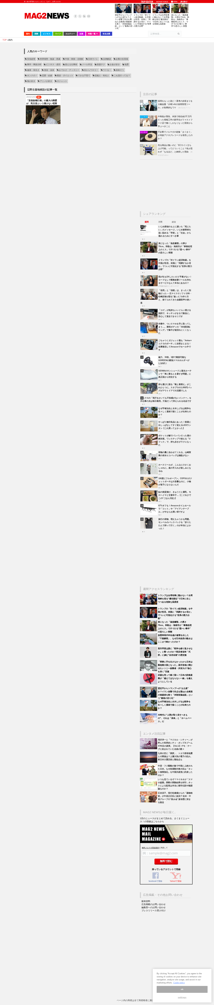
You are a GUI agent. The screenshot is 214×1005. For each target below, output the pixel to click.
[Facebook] (75, 16)
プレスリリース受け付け (153, 910)
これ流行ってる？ (122, 76)
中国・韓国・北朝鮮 (74, 59)
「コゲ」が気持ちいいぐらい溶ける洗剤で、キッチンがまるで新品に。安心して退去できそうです (174, 313)
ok (182, 989)
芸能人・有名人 (102, 76)
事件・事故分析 (34, 65)
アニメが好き (46, 81)
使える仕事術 (71, 65)
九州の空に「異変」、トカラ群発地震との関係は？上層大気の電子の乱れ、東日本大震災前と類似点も (175, 756)
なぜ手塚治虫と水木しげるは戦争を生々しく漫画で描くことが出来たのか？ (174, 411)
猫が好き (31, 81)
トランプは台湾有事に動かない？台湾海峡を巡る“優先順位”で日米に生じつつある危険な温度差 (160, 19)
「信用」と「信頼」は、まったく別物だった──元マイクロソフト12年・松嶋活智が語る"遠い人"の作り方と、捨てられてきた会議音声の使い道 (166, 296)
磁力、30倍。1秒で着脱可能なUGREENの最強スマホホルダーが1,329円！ (173, 360)
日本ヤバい (93, 59)
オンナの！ (32, 76)
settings (182, 997)
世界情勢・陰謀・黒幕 (50, 59)
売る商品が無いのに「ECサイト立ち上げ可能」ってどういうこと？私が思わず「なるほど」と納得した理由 (175, 148)
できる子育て (84, 76)
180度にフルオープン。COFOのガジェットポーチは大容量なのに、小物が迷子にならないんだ (175, 481)
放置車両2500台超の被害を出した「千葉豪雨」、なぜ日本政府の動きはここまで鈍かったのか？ (175, 638)
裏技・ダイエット (65, 76)
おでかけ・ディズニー (69, 70)
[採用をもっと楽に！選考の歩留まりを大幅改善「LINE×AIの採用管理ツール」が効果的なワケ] (149, 110)
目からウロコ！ (91, 70)
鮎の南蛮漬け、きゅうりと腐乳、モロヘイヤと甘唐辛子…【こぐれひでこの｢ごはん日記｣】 (174, 495)
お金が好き (115, 65)
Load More (80, 130)
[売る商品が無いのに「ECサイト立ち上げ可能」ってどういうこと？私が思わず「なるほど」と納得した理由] (149, 154)
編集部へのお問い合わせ (153, 907)
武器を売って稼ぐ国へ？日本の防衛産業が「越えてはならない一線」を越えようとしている (175, 678)
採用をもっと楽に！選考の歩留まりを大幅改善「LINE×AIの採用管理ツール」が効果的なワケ (175, 104)
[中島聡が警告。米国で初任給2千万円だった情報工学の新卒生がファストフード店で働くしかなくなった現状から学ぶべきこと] (149, 125)
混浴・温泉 (49, 70)
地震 (127, 65)
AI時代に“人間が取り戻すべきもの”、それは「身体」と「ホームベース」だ (175, 718)
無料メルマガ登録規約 (150, 848)
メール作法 (87, 65)
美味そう (120, 70)
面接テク (101, 65)
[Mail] (89, 16)
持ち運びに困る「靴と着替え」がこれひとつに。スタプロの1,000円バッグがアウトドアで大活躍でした (175, 387)
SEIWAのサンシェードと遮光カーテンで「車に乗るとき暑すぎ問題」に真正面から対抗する (174, 374)
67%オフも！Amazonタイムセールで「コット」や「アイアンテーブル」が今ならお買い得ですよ (174, 508)
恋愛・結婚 (47, 76)
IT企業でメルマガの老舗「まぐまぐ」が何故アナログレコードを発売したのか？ (175, 135)
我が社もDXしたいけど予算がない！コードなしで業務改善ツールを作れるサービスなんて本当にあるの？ (175, 280)
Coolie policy (179, 983)
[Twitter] (80, 16)
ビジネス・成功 (53, 65)
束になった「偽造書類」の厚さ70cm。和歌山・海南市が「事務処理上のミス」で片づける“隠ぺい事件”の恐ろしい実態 (180, 20)
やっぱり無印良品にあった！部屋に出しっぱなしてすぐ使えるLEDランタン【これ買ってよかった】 (174, 425)
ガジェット (62, 81)
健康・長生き (33, 70)
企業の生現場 (122, 59)
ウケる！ (107, 70)
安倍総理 (31, 59)
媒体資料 (145, 901)
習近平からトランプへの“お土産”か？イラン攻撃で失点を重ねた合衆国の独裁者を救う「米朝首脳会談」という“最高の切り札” (123, 21)
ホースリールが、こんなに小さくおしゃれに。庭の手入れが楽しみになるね (174, 468)
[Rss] (84, 16)
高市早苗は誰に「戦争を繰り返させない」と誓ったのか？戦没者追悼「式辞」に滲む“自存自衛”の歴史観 (175, 651)
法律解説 (107, 59)
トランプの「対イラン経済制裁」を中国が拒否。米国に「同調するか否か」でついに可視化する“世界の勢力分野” (142, 20)
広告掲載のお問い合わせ (153, 904)
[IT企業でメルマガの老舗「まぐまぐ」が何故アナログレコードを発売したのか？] (149, 141)
